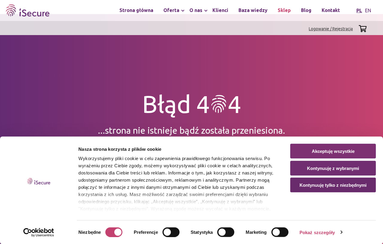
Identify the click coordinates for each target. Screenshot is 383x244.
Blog (306, 10)
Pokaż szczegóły (317, 232)
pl (359, 10)
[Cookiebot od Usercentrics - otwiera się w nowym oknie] (39, 232)
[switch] (171, 232)
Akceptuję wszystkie (333, 151)
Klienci (220, 10)
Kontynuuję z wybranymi (333, 168)
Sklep (284, 10)
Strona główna (136, 10)
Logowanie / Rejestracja (331, 28)
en (368, 10)
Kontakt (331, 10)
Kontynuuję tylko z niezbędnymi (333, 185)
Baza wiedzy (253, 10)
